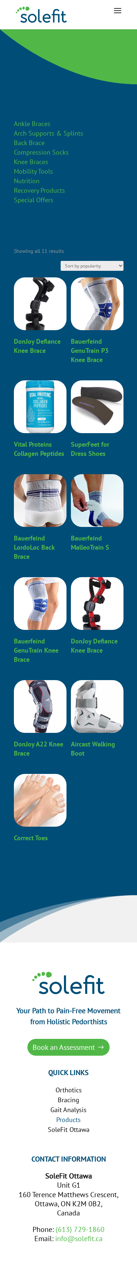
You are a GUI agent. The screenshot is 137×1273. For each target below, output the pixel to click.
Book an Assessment (64, 1047)
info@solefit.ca (79, 1238)
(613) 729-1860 (80, 1229)
